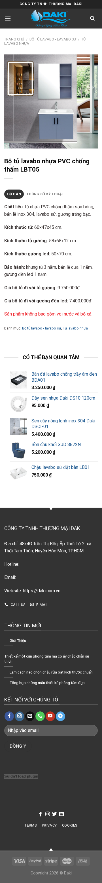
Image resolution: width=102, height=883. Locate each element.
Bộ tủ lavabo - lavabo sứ (52, 39)
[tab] (14, 194)
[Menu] (8, 18)
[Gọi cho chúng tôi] (40, 716)
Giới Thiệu (18, 640)
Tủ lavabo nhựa (75, 328)
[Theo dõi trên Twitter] (54, 814)
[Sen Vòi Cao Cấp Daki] (51, 19)
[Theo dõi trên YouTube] (50, 716)
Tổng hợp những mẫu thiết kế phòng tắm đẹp (47, 682)
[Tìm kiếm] (92, 18)
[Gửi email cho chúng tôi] (30, 716)
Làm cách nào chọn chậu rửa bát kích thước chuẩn (51, 672)
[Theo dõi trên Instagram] (19, 716)
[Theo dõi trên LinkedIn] (61, 814)
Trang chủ (14, 39)
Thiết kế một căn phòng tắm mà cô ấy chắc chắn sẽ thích (46, 659)
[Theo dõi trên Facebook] (9, 716)
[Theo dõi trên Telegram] (60, 716)
